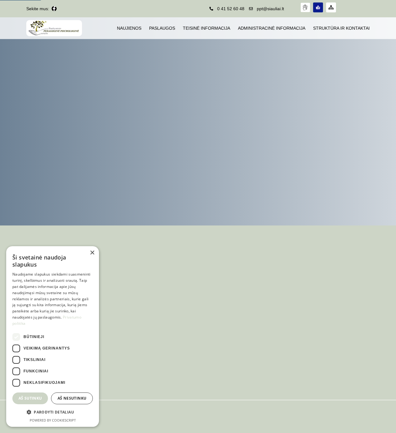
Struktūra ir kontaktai (341, 28)
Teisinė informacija (206, 28)
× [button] (92, 253)
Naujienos (129, 28)
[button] (52, 412)
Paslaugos (162, 28)
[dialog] (52, 336)
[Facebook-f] (54, 8)
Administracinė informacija (271, 28)
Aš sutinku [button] (30, 398)
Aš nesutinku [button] (72, 398)
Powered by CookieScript (53, 420)
